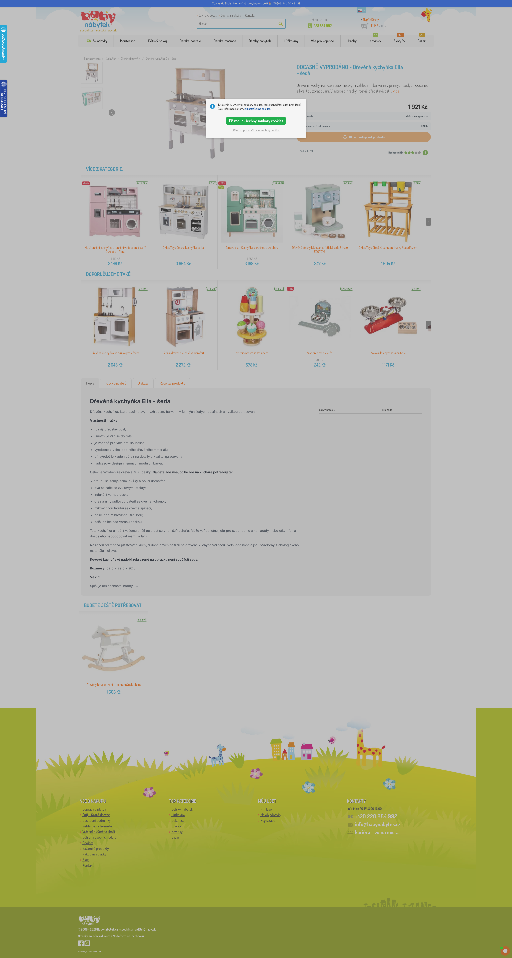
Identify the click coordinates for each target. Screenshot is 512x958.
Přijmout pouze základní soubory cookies (256, 130)
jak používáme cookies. (257, 109)
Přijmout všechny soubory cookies (256, 120)
